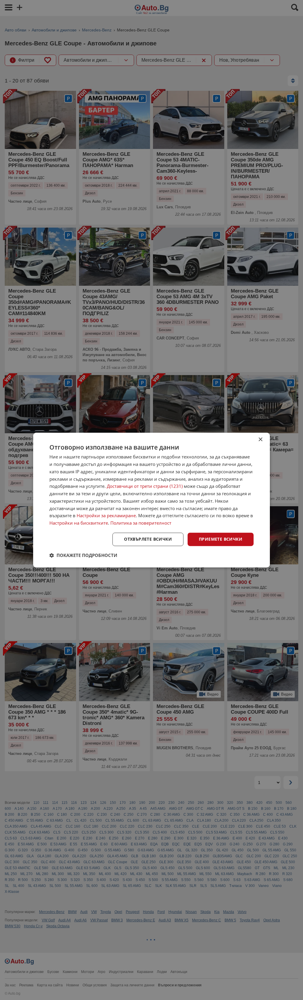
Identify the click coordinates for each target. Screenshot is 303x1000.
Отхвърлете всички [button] (148, 539)
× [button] (260, 439)
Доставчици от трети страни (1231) (145, 486)
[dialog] (151, 500)
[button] (83, 555)
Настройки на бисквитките (78, 523)
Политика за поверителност (140, 523)
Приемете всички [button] (220, 539)
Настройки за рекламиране (106, 516)
